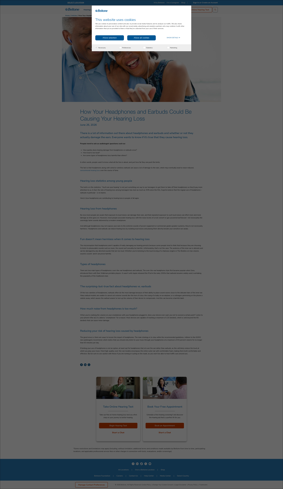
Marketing (173, 48)
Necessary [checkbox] (102, 48)
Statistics (149, 48)
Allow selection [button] (110, 37)
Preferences (126, 48)
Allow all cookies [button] (141, 37)
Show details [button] (173, 38)
